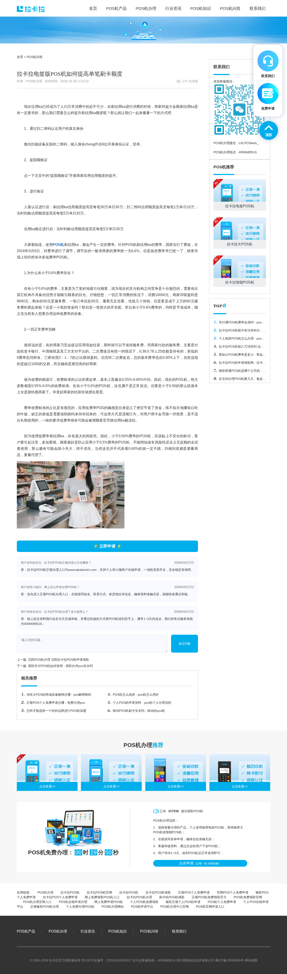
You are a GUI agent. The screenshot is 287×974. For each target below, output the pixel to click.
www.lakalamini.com (82, 569)
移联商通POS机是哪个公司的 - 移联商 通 (239, 372)
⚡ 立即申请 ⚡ (107, 546)
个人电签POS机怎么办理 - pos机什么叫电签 (239, 339)
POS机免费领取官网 (248, 897)
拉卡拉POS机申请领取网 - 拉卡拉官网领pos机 (239, 364)
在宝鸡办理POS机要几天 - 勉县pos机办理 (238, 380)
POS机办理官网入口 (37, 902)
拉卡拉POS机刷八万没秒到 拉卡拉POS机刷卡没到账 (238, 348)
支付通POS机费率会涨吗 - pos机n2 (239, 323)
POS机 (58, 245)
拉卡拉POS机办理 (139, 897)
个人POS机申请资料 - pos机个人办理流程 (142, 702)
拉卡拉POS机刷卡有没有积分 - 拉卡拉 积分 (239, 331)
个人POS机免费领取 (144, 902)
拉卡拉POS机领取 (158, 892)
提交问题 (184, 643)
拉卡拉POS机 (70, 892)
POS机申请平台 (142, 906)
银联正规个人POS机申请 (183, 902)
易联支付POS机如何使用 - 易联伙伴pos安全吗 (60, 666)
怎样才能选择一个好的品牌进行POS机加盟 (56, 710)
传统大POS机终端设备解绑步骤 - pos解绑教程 (58, 694)
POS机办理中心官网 (174, 906)
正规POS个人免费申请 (194, 892)
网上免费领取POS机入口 (102, 897)
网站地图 (251, 960)
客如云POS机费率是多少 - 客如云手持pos (239, 356)
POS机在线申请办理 (73, 902)
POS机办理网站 (113, 906)
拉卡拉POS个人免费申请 (60, 897)
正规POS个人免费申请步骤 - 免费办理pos (55, 702)
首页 (20, 57)
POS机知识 (117, 931)
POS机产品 (26, 931)
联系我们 (179, 931)
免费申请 (268, 108)
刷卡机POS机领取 (172, 897)
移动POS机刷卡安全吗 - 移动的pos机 (139, 710)
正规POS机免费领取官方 (209, 897)
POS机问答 (35, 57)
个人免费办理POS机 (80, 906)
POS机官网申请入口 (210, 906)
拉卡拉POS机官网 (99, 892)
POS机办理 (45, 892)
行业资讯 (87, 931)
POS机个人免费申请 (222, 902)
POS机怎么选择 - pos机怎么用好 (136, 694)
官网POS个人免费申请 (232, 892)
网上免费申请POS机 (108, 902)
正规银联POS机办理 (44, 906)
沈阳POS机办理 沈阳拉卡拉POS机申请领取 (58, 659)
